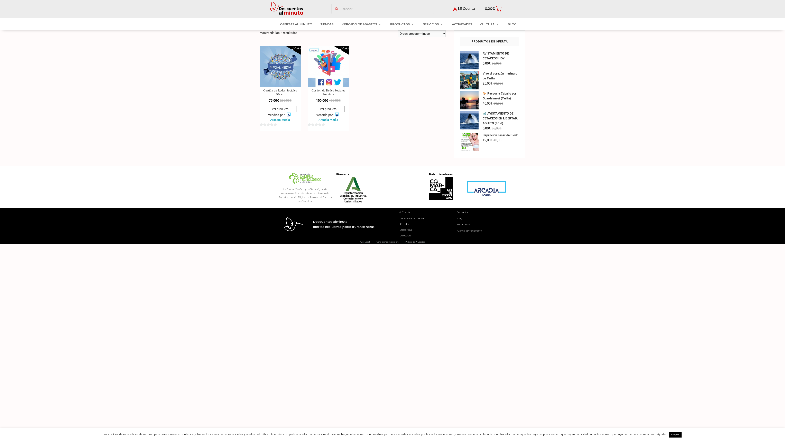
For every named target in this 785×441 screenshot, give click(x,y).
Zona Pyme (463, 224)
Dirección (405, 235)
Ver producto (280, 109)
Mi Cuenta (404, 212)
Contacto (462, 212)
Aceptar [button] (675, 434)
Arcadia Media (280, 120)
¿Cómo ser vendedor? (469, 230)
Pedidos (404, 224)
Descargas (406, 229)
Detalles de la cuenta (412, 218)
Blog (459, 218)
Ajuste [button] (661, 434)
